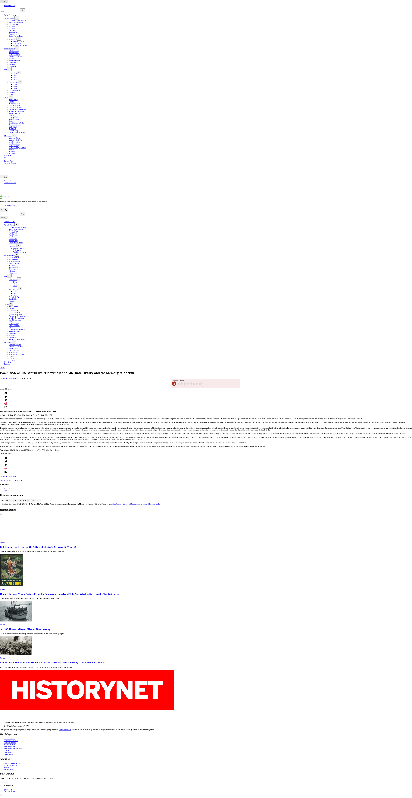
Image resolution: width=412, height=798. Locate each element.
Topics (6, 98)
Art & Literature (14, 119)
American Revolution (16, 22)
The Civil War (13, 24)
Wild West (12, 129)
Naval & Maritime (15, 113)
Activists (11, 58)
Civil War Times (14, 144)
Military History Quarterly (17, 148)
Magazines (8, 136)
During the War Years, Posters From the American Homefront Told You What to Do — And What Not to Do (59, 594)
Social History (13, 131)
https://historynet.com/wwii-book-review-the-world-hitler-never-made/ (136, 504)
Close (5, 2)
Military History (14, 117)
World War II (13, 28)
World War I (13, 26)
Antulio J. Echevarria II (10, 378)
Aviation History (14, 142)
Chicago (31, 500)
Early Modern (13, 82)
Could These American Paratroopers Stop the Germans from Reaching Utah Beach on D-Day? (52, 662)
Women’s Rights (18, 41)
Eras (5, 69)
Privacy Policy (9, 161)
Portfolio (3, 589)
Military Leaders (14, 55)
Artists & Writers (14, 60)
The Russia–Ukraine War (17, 20)
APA (2, 500)
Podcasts (7, 157)
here (58, 450)
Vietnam (11, 150)
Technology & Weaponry (17, 109)
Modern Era (13, 73)
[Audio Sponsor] (222, 383)
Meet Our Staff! (9, 769)
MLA (8, 500)
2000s (15, 75)
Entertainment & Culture (17, 123)
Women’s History (14, 104)
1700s (15, 85)
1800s (15, 79)
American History (15, 138)
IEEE (38, 500)
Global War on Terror (16, 36)
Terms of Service (10, 163)
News (11, 121)
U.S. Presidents (14, 51)
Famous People (9, 49)
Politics (11, 115)
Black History (13, 100)
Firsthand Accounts (15, 107)
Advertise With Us (10, 765)
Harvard (14, 500)
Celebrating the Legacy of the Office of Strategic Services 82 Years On (38, 547)
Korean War (13, 32)
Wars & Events (9, 18)
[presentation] (16, 18)
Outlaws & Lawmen (15, 57)
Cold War (12, 30)
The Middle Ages (14, 90)
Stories (2, 542)
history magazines (65, 730)
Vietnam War (13, 34)
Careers (6, 767)
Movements (13, 39)
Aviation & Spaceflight (16, 111)
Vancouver (23, 500)
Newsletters (8, 155)
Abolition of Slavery (20, 45)
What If (6, 490)
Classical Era (13, 92)
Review (2, 368)
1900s (15, 77)
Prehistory (12, 94)
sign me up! (4, 782)
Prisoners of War (14, 105)
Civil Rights (17, 43)
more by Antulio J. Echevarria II (11, 480)
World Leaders (14, 53)
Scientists (12, 64)
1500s (15, 88)
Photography (13, 127)
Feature (2, 624)
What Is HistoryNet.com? (13, 763)
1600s (15, 86)
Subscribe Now (9, 6)
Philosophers (13, 66)
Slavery (11, 102)
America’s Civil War (15, 140)
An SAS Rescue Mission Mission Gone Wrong (25, 629)
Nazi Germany (9, 488)
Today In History (10, 15)
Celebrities (12, 62)
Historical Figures (15, 125)
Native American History (17, 132)
